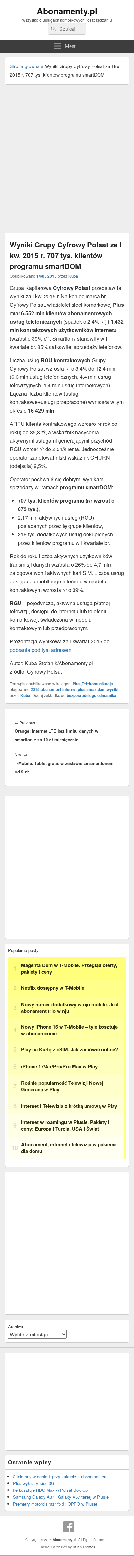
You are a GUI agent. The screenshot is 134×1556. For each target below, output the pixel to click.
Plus (77, 684)
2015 (35, 689)
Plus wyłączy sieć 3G (33, 1483)
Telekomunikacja (97, 684)
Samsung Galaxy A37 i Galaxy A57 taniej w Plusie (61, 1497)
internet (69, 689)
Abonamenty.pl (67, 11)
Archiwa (15, 1326)
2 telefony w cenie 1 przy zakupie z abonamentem (60, 1476)
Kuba (73, 276)
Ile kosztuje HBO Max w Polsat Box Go (50, 1490)
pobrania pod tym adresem (40, 649)
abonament (51, 689)
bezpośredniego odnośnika (91, 695)
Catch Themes (84, 1547)
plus (82, 689)
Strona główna (25, 66)
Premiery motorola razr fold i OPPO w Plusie (55, 1504)
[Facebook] (68, 1526)
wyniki (112, 689)
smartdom (96, 689)
